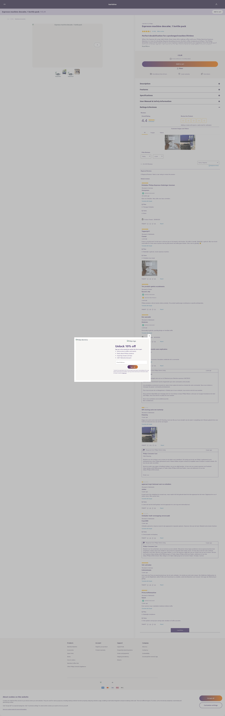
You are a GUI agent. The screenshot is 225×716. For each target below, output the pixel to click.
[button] (149, 335)
